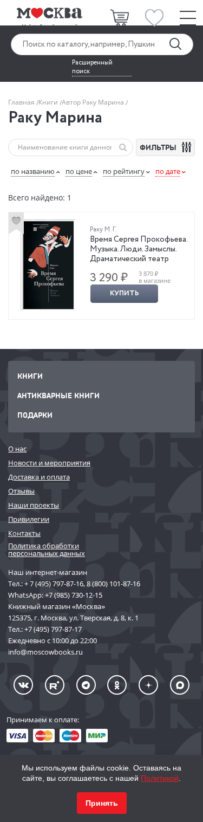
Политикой (160, 778)
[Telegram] (86, 685)
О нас (17, 449)
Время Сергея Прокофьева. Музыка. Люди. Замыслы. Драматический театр (138, 249)
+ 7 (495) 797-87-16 (53, 583)
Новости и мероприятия (49, 463)
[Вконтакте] (23, 685)
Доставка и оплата (39, 477)
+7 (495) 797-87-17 (53, 629)
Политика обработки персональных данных (46, 550)
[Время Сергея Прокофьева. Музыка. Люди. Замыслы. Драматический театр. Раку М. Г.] (48, 264)
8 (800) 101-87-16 (113, 583)
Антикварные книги (58, 395)
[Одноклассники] (117, 685)
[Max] (179, 685)
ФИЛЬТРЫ (159, 147)
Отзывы (21, 491)
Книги (49, 102)
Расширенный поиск (92, 67)
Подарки (35, 414)
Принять (102, 803)
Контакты (24, 533)
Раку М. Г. (103, 229)
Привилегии (28, 519)
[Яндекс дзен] (148, 685)
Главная (22, 102)
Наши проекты (33, 505)
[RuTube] (54, 685)
